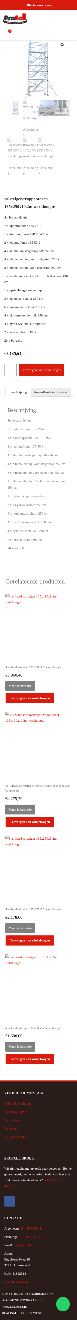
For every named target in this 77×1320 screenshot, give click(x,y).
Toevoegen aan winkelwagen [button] (30, 698)
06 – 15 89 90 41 (31, 1228)
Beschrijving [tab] (18, 392)
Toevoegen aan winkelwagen (41, 370)
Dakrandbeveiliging (17, 1103)
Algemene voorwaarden (22, 1300)
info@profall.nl (24, 1245)
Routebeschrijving (16, 1282)
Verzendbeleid (14, 1306)
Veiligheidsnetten (15, 1137)
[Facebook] (9, 1201)
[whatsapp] (62, 1304)
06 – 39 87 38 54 (29, 1237)
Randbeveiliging (15, 1112)
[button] (72, 18)
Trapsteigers (12, 1120)
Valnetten (10, 1128)
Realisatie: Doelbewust (22, 1313)
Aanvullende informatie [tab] (50, 392)
